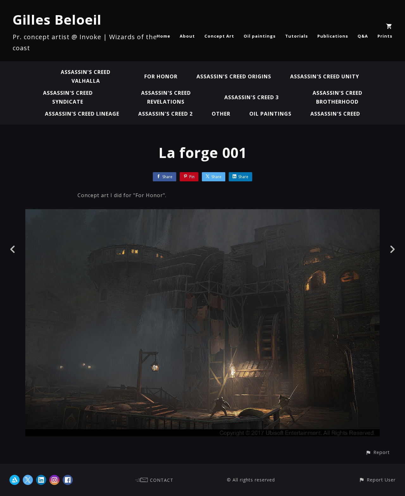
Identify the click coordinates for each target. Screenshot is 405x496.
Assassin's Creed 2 (165, 113)
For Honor (161, 76)
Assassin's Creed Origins (233, 76)
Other (221, 113)
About (187, 36)
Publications (332, 36)
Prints (384, 36)
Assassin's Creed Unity (324, 76)
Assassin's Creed (335, 113)
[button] (377, 452)
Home (163, 36)
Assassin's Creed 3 (251, 97)
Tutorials (296, 36)
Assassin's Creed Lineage (82, 113)
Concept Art (219, 36)
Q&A (363, 36)
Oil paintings (260, 36)
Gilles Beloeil (57, 19)
